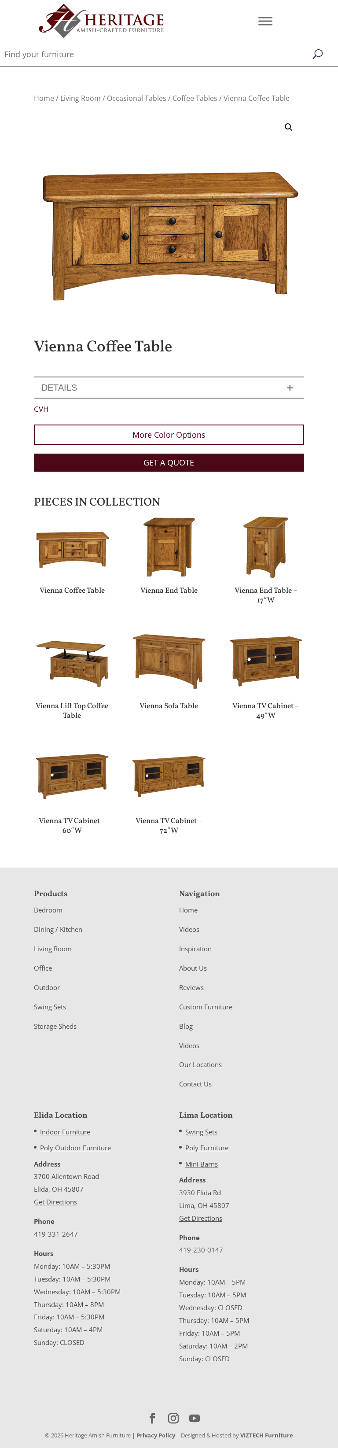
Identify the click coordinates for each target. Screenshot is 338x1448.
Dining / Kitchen (58, 929)
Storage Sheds (55, 1026)
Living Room (80, 98)
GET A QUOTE (168, 462)
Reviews (191, 987)
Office (43, 968)
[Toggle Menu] (265, 21)
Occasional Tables (136, 98)
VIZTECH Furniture (266, 1435)
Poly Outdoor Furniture (75, 1147)
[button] (289, 127)
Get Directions (55, 1201)
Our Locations (200, 1064)
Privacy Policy (155, 1435)
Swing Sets (50, 1006)
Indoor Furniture (65, 1131)
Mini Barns (201, 1164)
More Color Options (169, 434)
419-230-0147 (201, 1249)
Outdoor (47, 987)
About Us (193, 968)
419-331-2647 (56, 1234)
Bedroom (48, 909)
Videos (189, 929)
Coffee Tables (195, 98)
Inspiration (195, 948)
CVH (41, 409)
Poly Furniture (206, 1147)
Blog (186, 1026)
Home (44, 98)
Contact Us (195, 1083)
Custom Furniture (205, 1006)
